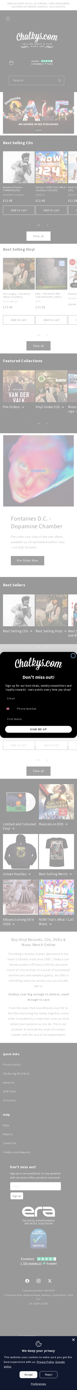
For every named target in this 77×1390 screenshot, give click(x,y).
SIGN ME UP (38, 729)
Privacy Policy (45, 1362)
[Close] (73, 1340)
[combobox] (10, 708)
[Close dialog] (73, 656)
